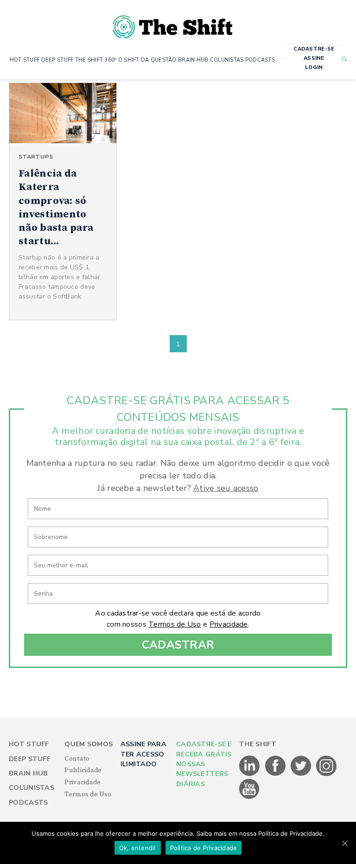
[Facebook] (276, 774)
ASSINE (314, 58)
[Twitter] (301, 774)
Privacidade (229, 624)
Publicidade (83, 770)
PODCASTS (260, 60)
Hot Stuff (29, 744)
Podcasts (28, 802)
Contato (76, 759)
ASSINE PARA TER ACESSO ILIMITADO (143, 754)
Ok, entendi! (137, 847)
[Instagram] (326, 774)
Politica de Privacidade (203, 847)
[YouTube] (249, 797)
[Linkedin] (250, 774)
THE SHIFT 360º (96, 60)
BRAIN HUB (193, 60)
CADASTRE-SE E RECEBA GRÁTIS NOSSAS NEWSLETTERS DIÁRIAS (204, 764)
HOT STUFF (25, 60)
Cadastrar (178, 644)
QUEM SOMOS (88, 744)
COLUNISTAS (227, 60)
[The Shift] (172, 23)
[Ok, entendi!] (344, 843)
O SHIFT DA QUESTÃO (147, 60)
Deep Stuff (30, 759)
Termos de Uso (174, 624)
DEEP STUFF (57, 60)
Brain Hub (28, 773)
